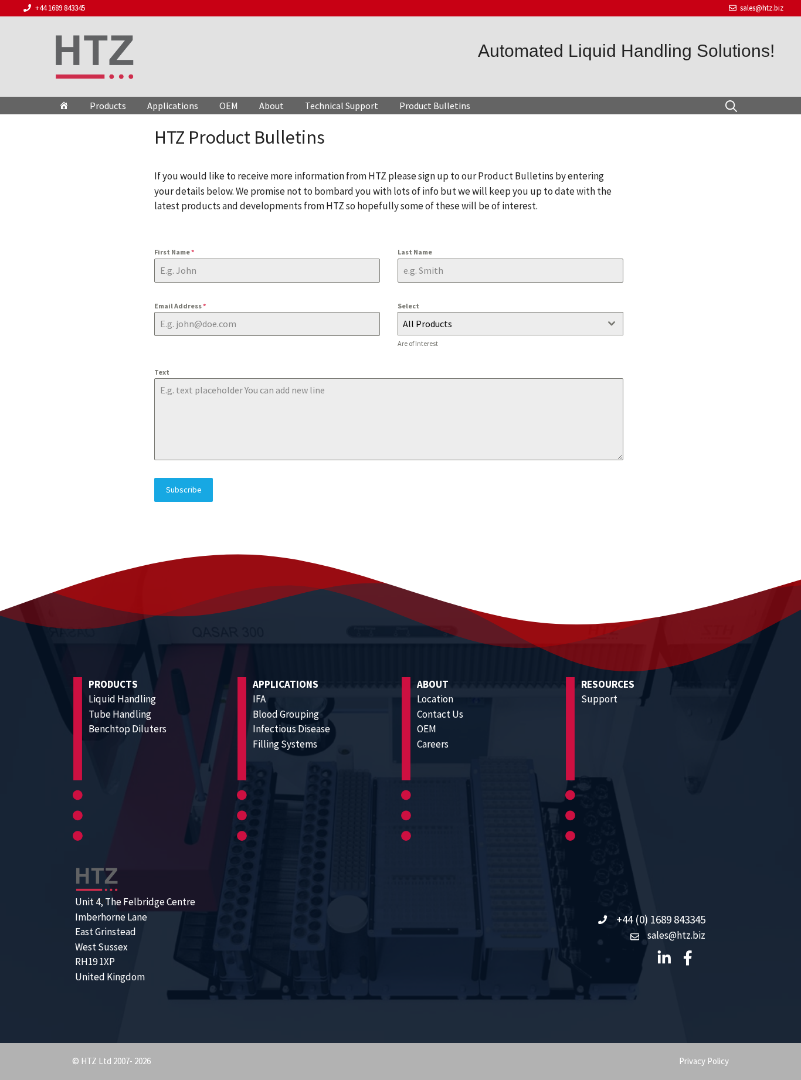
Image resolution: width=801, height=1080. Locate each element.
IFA (259, 698)
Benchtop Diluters (128, 728)
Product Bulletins (434, 105)
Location (435, 698)
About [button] (271, 105)
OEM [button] (228, 105)
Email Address (180, 305)
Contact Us (440, 714)
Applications (172, 105)
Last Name (415, 251)
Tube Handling (120, 714)
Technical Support (341, 105)
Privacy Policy (704, 1061)
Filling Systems (285, 744)
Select (408, 305)
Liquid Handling (122, 698)
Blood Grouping (286, 714)
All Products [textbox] (427, 324)
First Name (174, 251)
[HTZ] (63, 105)
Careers (433, 744)
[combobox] (510, 323)
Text (161, 372)
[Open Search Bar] (731, 105)
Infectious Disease (291, 728)
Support (599, 698)
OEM (426, 728)
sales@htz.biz (761, 8)
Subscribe (184, 489)
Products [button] (108, 105)
